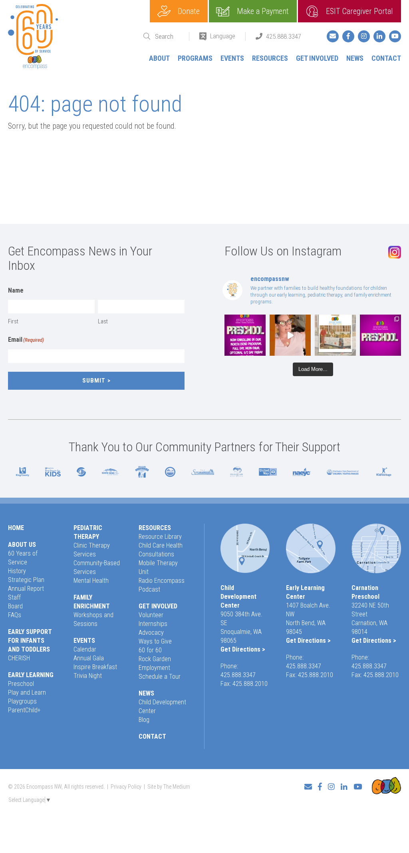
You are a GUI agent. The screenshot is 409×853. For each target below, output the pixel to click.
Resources (270, 58)
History (17, 571)
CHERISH (19, 658)
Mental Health (91, 580)
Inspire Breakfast (95, 667)
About (159, 58)
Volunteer (151, 615)
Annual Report (26, 588)
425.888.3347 (283, 36)
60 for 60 (150, 650)
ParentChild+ (24, 710)
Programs (195, 58)
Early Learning (31, 675)
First (13, 321)
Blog (144, 719)
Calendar (84, 649)
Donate (189, 11)
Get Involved (317, 58)
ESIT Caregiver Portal (359, 11)
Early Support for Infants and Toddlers (30, 640)
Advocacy (151, 632)
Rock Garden (155, 659)
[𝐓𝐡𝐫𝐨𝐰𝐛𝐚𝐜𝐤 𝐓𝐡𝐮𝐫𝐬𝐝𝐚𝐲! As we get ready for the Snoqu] (335, 335)
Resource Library (160, 536)
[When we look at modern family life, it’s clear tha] (290, 335)
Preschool (21, 684)
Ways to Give (155, 641)
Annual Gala (88, 658)
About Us (22, 544)
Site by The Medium (168, 786)
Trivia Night (87, 676)
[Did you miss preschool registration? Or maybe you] (245, 335)
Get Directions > (242, 649)
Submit (93, 380)
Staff (14, 597)
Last (103, 321)
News (354, 58)
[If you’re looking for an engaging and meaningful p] (380, 335)
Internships (153, 624)
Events (232, 58)
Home (16, 528)
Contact (386, 58)
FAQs (14, 615)
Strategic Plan (26, 580)
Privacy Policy (126, 786)
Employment (154, 668)
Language (222, 36)
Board (15, 606)
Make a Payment (263, 11)
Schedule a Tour (160, 676)
